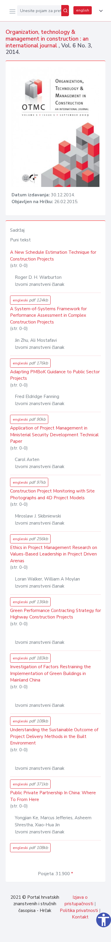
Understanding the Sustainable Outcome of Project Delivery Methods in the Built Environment (54, 736)
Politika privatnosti (79, 910)
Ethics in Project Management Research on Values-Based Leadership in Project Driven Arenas (53, 554)
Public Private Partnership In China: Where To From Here (53, 796)
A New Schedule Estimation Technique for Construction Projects (53, 255)
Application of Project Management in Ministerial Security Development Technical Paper (54, 434)
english (82, 10)
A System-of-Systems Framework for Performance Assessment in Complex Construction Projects (48, 315)
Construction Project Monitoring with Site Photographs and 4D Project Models (52, 494)
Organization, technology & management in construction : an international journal (47, 38)
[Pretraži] (65, 10)
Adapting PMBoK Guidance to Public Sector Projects (55, 375)
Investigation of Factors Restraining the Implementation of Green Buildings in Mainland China (50, 673)
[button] (99, 11)
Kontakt (80, 917)
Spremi (62, 934)
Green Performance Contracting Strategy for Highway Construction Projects (55, 614)
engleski (30, 300)
